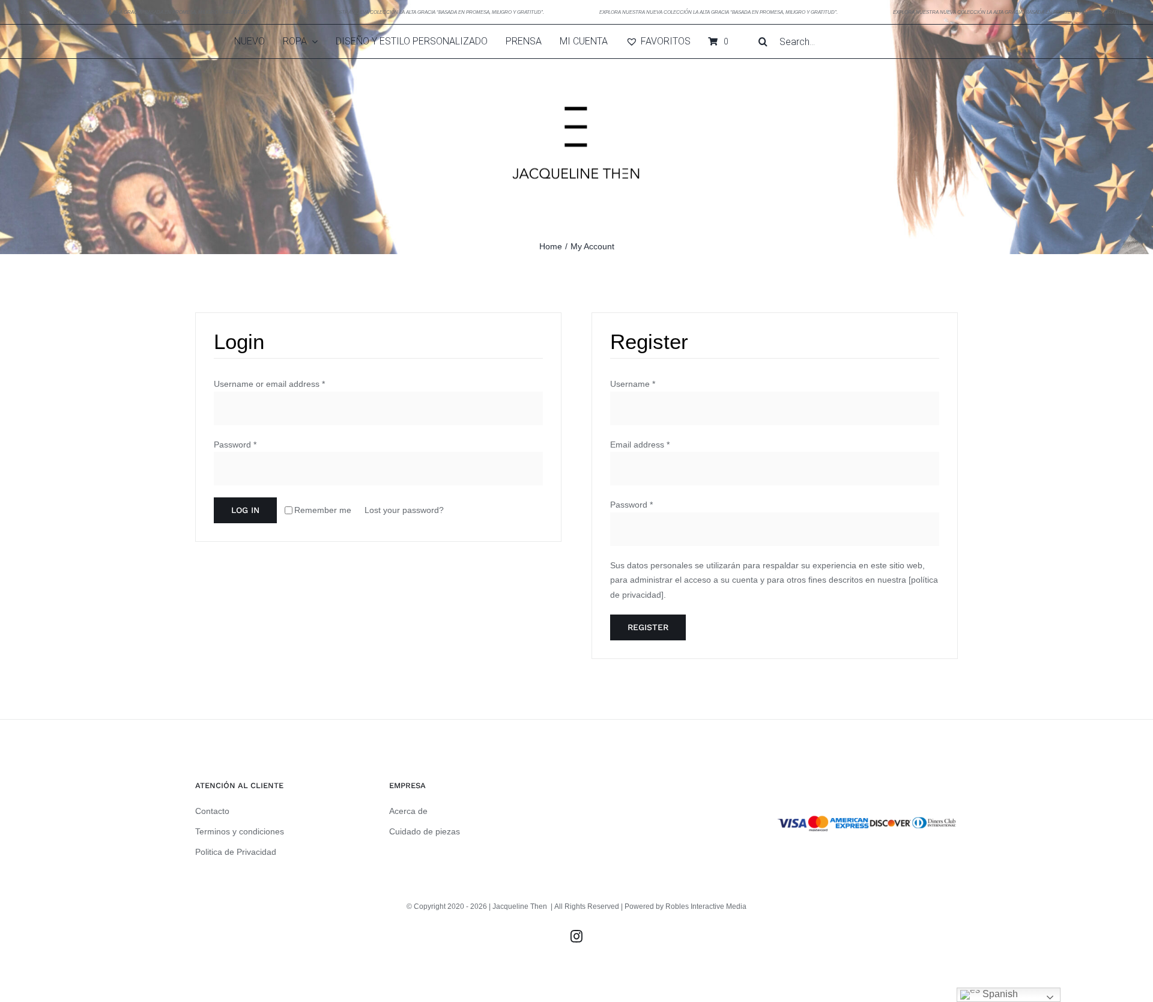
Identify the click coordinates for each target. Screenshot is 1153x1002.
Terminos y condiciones (239, 831)
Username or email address (269, 384)
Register (648, 627)
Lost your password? (404, 510)
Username (632, 384)
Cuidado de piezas (424, 831)
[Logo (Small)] (576, 63)
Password (235, 444)
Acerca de (408, 811)
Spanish (999, 994)
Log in (245, 510)
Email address (640, 444)
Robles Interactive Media (705, 906)
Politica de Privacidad (235, 852)
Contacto (212, 811)
